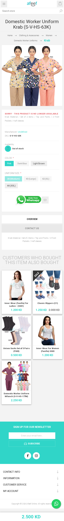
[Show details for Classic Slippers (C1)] (47, 285)
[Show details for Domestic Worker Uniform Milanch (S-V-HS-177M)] (16, 375)
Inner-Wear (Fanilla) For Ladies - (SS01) (16, 304)
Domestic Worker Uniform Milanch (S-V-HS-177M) (16, 395)
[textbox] (29, 11)
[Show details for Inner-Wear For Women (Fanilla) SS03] (47, 330)
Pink (9, 163)
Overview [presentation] (32, 219)
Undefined (22, 132)
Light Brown (39, 163)
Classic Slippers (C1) (47, 303)
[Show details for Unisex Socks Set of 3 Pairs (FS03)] (16, 330)
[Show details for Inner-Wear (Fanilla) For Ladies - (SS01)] (16, 285)
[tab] (32, 219)
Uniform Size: (12, 173)
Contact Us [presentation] (32, 228)
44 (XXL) (11, 185)
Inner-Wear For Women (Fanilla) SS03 (47, 349)
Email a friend (45, 200)
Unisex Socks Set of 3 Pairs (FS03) (16, 349)
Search (61, 11)
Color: (9, 158)
